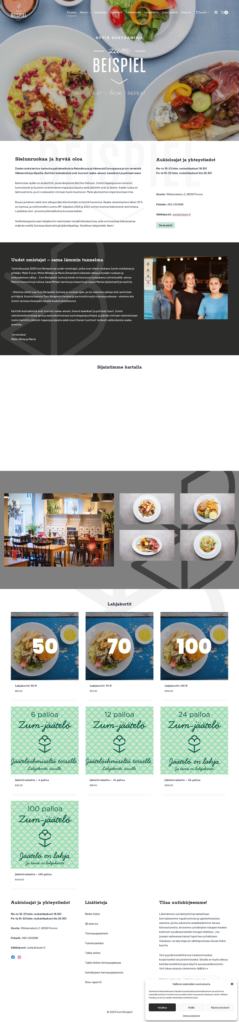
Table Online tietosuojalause (103, 962)
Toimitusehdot (94, 943)
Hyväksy (162, 1007)
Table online (92, 952)
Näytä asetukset (220, 1007)
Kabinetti (116, 12)
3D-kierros (91, 923)
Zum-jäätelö (170, 12)
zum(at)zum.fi (182, 214)
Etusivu (72, 12)
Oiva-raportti (93, 982)
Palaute (186, 12)
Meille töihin (92, 913)
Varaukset (100, 12)
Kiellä (191, 1007)
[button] (232, 984)
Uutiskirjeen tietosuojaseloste (104, 972)
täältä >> (202, 968)
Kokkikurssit (133, 12)
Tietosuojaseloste (191, 1015)
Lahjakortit (152, 12)
